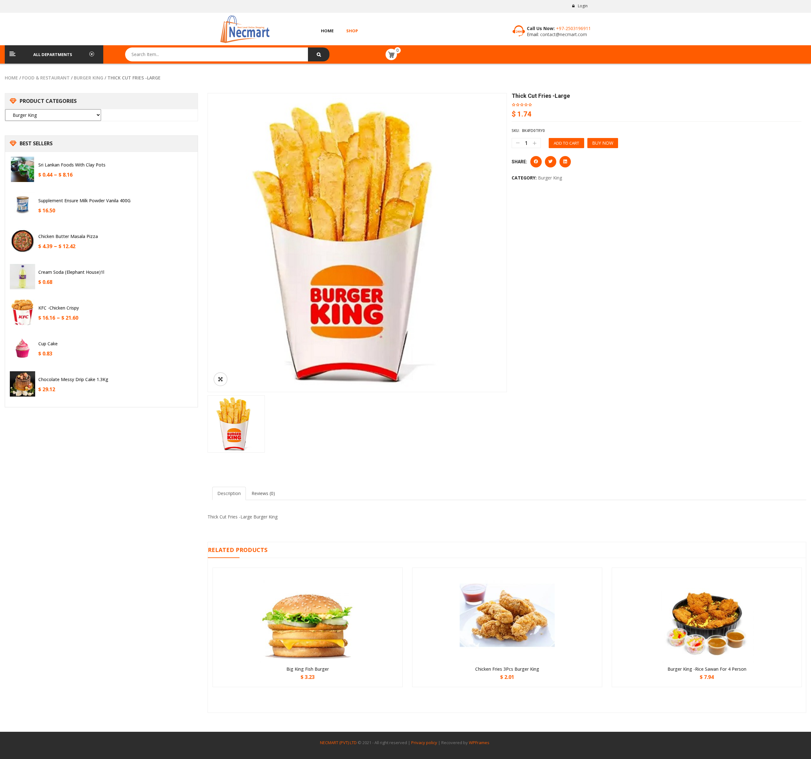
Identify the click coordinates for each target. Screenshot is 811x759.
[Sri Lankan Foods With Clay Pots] (22, 169)
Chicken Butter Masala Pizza (68, 236)
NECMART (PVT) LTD (338, 742)
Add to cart (566, 143)
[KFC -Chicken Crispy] (22, 312)
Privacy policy (424, 742)
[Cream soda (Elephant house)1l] (22, 276)
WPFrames (479, 742)
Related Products (237, 550)
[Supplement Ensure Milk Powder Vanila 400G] (22, 205)
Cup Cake (48, 344)
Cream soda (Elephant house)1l (71, 272)
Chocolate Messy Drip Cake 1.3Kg (73, 379)
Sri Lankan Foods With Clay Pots (71, 165)
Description (229, 493)
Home (11, 78)
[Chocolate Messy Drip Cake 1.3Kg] (22, 384)
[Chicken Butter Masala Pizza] (22, 241)
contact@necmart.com (563, 34)
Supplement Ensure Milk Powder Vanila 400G (84, 201)
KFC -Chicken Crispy (58, 308)
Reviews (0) (263, 493)
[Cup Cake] (22, 348)
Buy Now (602, 143)
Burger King (88, 78)
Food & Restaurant (46, 78)
